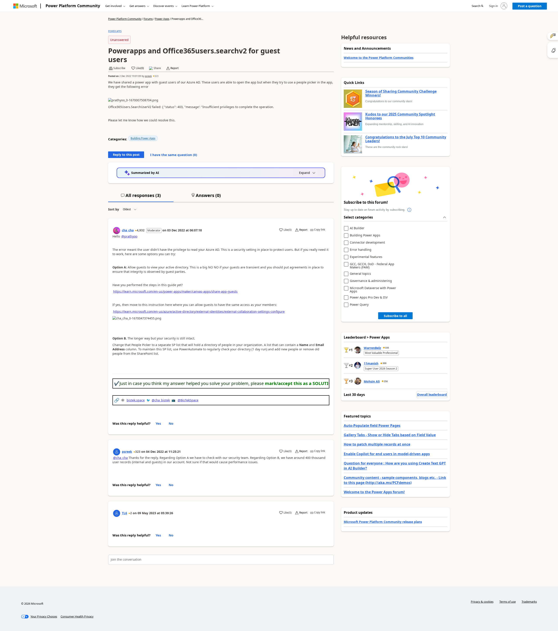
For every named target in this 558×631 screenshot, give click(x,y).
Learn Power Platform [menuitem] (196, 6)
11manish (371, 363)
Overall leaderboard (432, 394)
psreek (148, 76)
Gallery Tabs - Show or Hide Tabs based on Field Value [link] (390, 435)
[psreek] (116, 451)
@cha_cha (120, 458)
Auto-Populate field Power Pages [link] (372, 425)
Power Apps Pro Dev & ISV (369, 297)
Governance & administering (371, 281)
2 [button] (131, 513)
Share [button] (157, 68)
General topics (360, 274)
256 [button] (386, 381)
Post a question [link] (529, 6)
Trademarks (529, 602)
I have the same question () (173, 155)
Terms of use (507, 602)
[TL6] (116, 513)
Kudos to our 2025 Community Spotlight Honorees (400, 116)
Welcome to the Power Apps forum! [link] (374, 492)
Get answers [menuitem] (137, 6)
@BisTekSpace (188, 400)
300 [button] (384, 363)
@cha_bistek (161, 400)
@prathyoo (129, 236)
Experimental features (366, 257)
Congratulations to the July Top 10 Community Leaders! (405, 139)
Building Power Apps (143, 138)
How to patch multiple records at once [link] (377, 444)
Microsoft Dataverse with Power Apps (373, 289)
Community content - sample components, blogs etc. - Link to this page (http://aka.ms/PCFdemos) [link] (395, 480)
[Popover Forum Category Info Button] (409, 209)
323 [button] (156, 76)
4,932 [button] (141, 230)
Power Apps (162, 19)
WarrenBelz (372, 348)
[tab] (141, 197)
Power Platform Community (73, 5)
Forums (148, 19)
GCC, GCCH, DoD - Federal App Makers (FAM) (372, 265)
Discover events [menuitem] (163, 6)
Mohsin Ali (372, 381)
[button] (477, 6)
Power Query (359, 305)
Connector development (367, 242)
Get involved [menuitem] (113, 6)
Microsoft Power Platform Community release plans (383, 522)
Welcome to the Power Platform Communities (378, 58)
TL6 (124, 513)
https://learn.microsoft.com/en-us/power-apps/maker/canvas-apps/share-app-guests (175, 291)
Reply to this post (126, 155)
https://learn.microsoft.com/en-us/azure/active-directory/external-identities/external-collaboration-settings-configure (199, 311)
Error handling (360, 250)
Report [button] (174, 68)
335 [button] (387, 347)
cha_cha (128, 230)
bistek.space (136, 400)
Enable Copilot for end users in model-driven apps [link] (387, 453)
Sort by (113, 209)
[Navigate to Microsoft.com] (25, 5)
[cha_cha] (116, 230)
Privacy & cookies (482, 602)
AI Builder (357, 228)
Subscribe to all (395, 316)
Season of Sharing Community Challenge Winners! (401, 93)
